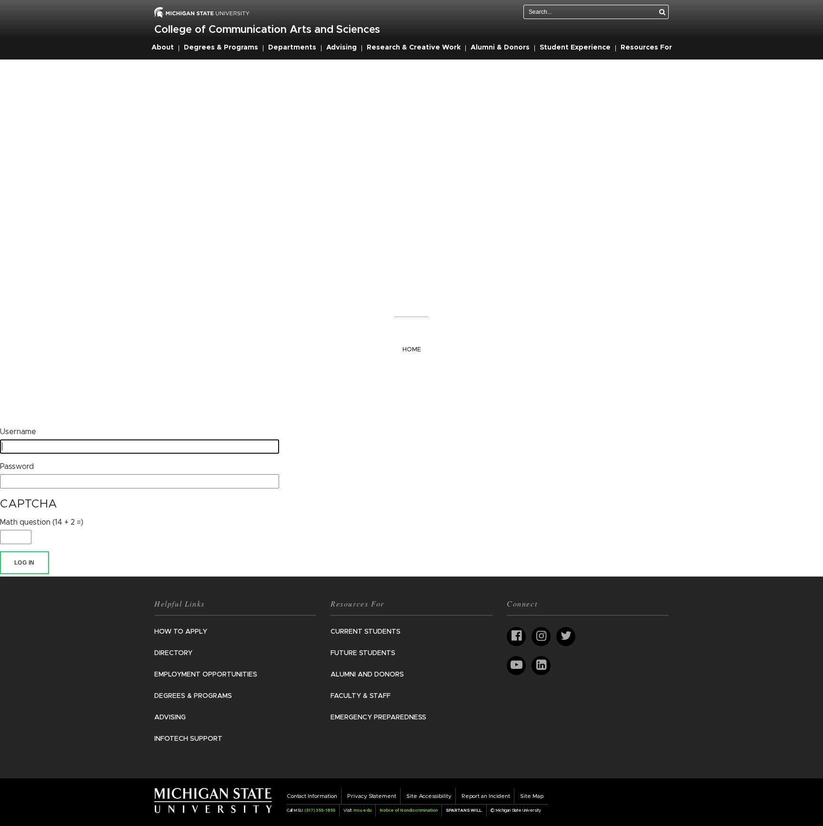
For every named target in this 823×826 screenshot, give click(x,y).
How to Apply (180, 631)
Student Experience (575, 47)
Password (17, 466)
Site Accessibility (429, 796)
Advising (341, 47)
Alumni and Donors (367, 674)
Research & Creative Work (414, 47)
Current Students (366, 631)
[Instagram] (541, 636)
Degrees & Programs (221, 47)
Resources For (646, 47)
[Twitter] (565, 636)
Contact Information (312, 796)
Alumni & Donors (500, 47)
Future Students (363, 653)
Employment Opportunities (205, 674)
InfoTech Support (188, 739)
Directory (173, 653)
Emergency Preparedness (378, 717)
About (162, 47)
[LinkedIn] (541, 665)
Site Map (531, 796)
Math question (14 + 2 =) (41, 522)
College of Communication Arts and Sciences (267, 30)
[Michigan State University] (213, 800)
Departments (292, 47)
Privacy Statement (371, 796)
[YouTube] (516, 665)
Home (411, 350)
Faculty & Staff (361, 696)
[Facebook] (516, 636)
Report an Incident (486, 796)
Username (18, 432)
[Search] (662, 12)
